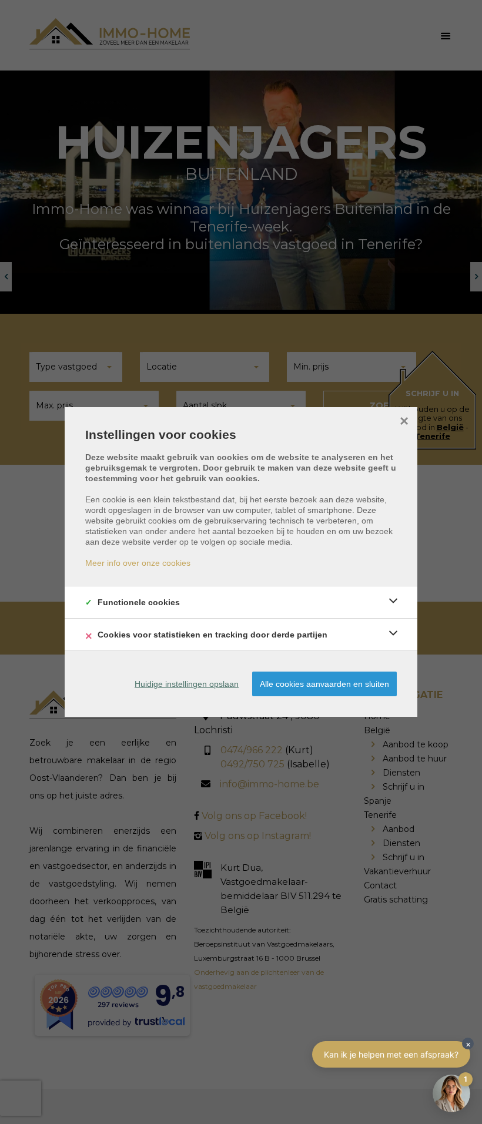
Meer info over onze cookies (137, 563)
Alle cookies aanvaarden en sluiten (324, 684)
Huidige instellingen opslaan (187, 684)
